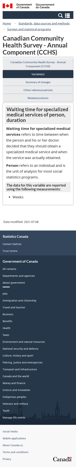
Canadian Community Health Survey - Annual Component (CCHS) (38, 64)
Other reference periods (38, 90)
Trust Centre (10, 251)
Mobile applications (14, 438)
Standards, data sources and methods (44, 23)
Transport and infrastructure (20, 369)
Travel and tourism (14, 307)
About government (14, 282)
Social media (10, 431)
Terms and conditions (15, 452)
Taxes (6, 335)
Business (8, 314)
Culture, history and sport (18, 355)
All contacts (9, 269)
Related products (38, 98)
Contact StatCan (12, 244)
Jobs (5, 293)
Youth (6, 410)
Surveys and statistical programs (29, 29)
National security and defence (20, 348)
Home (7, 23)
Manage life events (14, 417)
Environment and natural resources (24, 341)
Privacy (7, 459)
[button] (38, 15)
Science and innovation (16, 390)
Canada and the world (16, 376)
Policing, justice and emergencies (23, 362)
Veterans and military (15, 403)
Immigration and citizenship (19, 300)
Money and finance (14, 383)
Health (6, 328)
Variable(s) (38, 74)
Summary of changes (38, 82)
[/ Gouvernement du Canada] (28, 6)
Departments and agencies (19, 275)
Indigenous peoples (14, 397)
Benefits (7, 321)
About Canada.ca (13, 445)
